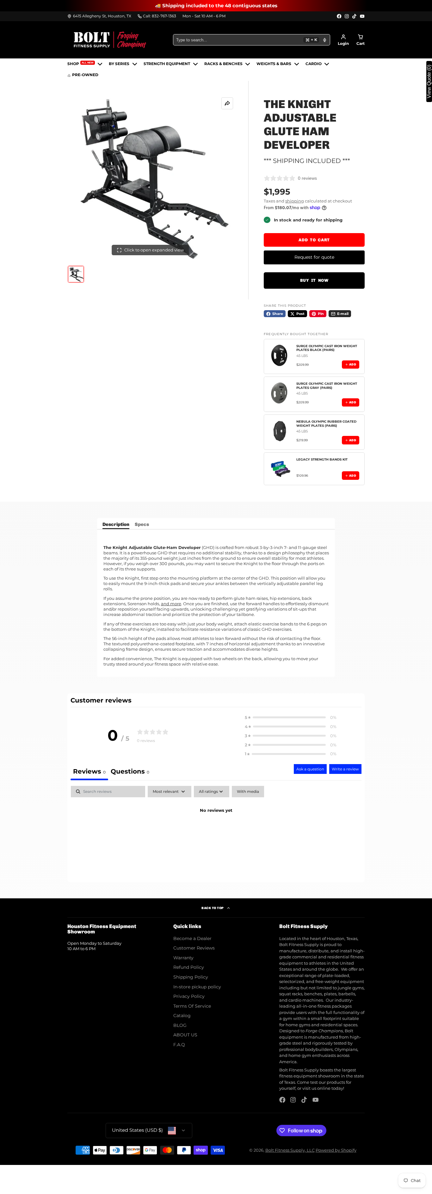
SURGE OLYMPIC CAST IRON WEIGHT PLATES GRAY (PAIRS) (326, 385)
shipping (294, 200)
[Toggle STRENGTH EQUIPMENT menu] (195, 64)
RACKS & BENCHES (223, 64)
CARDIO (313, 64)
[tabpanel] (216, 832)
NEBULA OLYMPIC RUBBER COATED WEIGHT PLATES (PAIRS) (326, 423)
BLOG (180, 1025)
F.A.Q (179, 1044)
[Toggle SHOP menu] (100, 64)
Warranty (183, 958)
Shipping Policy (190, 977)
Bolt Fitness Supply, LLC (290, 1150)
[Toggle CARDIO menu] (326, 64)
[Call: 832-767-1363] (157, 16)
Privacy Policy (189, 996)
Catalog (182, 1015)
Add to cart (314, 240)
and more (171, 603)
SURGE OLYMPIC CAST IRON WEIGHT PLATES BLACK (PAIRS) (326, 348)
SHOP (80, 63)
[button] (290, 717)
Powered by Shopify (336, 1150)
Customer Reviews (194, 948)
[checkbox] (248, 791)
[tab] (130, 772)
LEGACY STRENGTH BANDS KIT (322, 459)
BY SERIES (119, 64)
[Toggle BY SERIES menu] (135, 64)
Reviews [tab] (89, 771)
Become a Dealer (192, 938)
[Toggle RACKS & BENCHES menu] (247, 64)
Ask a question (310, 769)
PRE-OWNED (85, 75)
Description (115, 524)
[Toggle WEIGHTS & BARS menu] (296, 64)
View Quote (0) (429, 81)
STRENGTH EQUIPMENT (167, 64)
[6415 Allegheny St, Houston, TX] (99, 16)
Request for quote (314, 257)
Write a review (345, 769)
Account (343, 40)
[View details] (280, 355)
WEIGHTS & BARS (273, 64)
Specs (142, 524)
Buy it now (314, 280)
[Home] (110, 40)
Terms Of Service (192, 1006)
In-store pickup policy (197, 987)
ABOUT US (185, 1035)
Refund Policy (188, 967)
